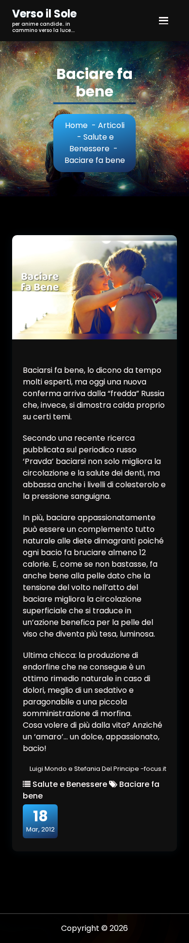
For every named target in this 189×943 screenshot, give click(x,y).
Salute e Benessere (91, 142)
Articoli (111, 125)
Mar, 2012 (40, 821)
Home (76, 125)
